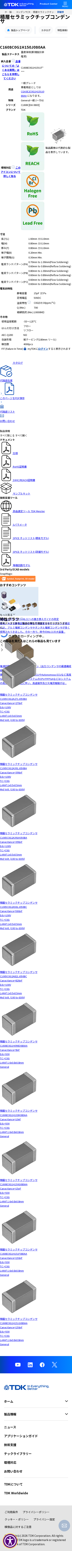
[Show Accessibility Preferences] (10, 1541)
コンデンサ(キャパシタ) (24, 11)
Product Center (48, 4)
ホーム (7, 11)
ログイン (43, 348)
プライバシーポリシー (36, 1512)
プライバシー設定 (44, 1519)
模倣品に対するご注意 (18, 1527)
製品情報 (12, 11)
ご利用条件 (11, 1512)
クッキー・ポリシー (17, 1519)
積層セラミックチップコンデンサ (45, 11)
